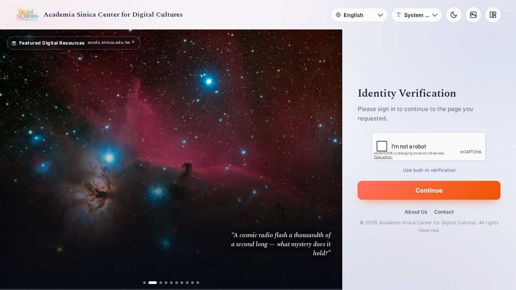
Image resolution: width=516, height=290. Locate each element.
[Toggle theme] (454, 15)
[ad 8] (187, 282)
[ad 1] (144, 282)
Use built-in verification (429, 170)
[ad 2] (149, 282)
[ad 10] (197, 282)
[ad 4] (166, 282)
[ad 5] (171, 282)
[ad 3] (158, 282)
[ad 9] (192, 282)
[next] (328, 159)
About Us (416, 212)
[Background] (473, 15)
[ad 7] (182, 282)
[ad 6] (176, 282)
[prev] (13, 159)
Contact (444, 212)
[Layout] (493, 15)
